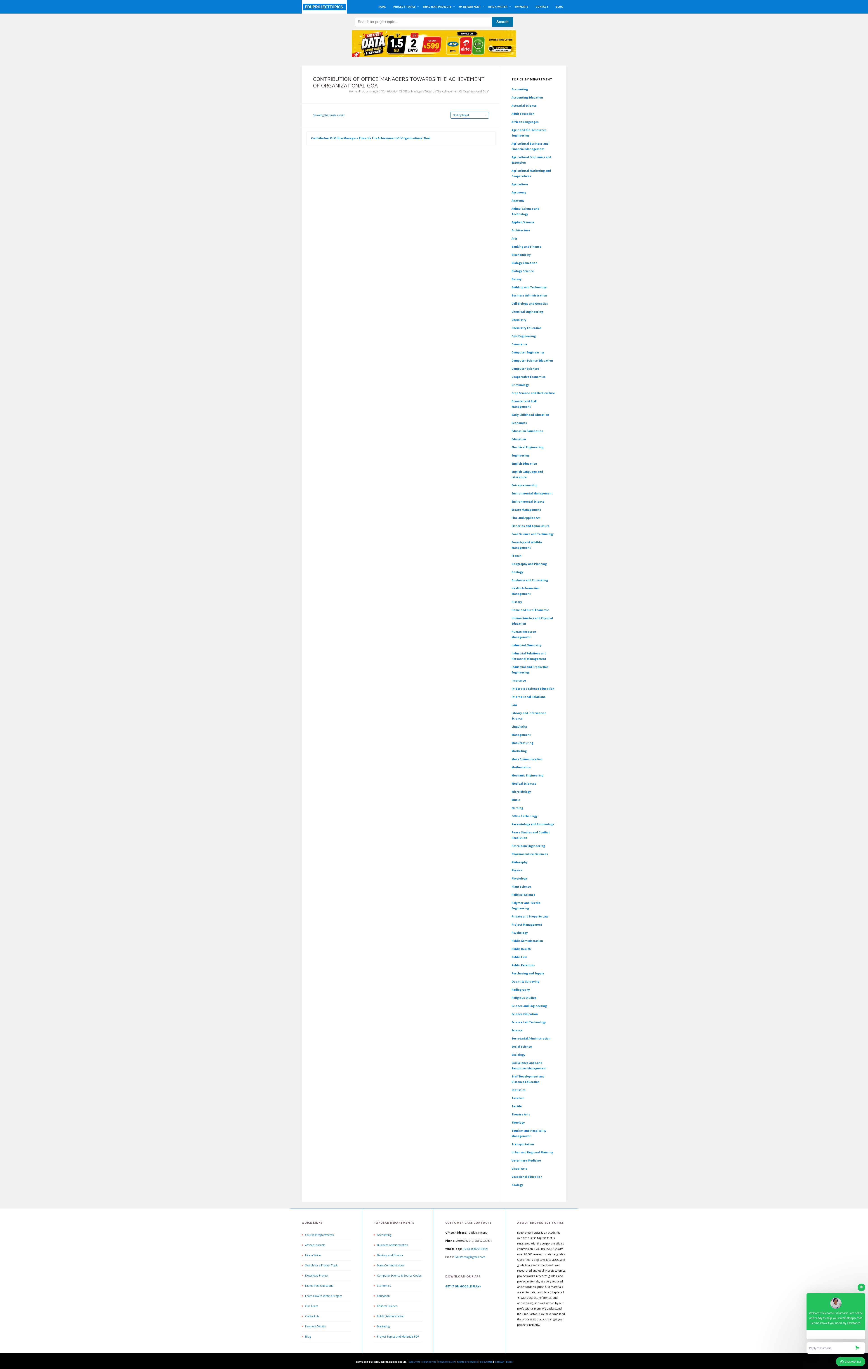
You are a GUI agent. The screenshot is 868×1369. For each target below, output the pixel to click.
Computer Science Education (532, 360)
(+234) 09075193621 (475, 1249)
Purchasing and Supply (528, 973)
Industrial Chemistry (526, 645)
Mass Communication (527, 759)
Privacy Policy (446, 1361)
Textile (517, 1106)
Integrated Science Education (533, 689)
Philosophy (519, 862)
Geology (517, 572)
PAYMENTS (521, 6)
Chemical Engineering (527, 312)
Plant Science (521, 887)
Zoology (517, 1185)
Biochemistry (521, 255)
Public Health (521, 949)
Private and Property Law (530, 916)
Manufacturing (522, 743)
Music (516, 800)
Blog (308, 1336)
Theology (518, 1122)
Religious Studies (524, 998)
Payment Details (315, 1326)
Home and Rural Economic (530, 610)
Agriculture (520, 184)
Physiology (519, 878)
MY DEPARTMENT (470, 6)
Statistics (519, 1090)
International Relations (528, 697)
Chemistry (519, 320)
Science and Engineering (529, 1006)
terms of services (467, 1361)
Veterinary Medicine (526, 1160)
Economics (384, 1286)
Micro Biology (521, 792)
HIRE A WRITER (497, 6)
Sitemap (499, 1361)
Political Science (523, 895)
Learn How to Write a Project (323, 1296)
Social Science (522, 1047)
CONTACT (542, 6)
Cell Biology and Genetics (530, 304)
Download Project (316, 1275)
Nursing (517, 808)
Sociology (518, 1055)
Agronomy (519, 192)
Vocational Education (527, 1177)
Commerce (519, 344)
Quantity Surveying (525, 981)
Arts (515, 238)
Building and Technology (529, 287)
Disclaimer (486, 1361)
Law (514, 705)
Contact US (429, 1361)
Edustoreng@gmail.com (470, 1257)
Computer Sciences (525, 369)
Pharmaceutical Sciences (530, 854)
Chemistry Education (527, 328)
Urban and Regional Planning (532, 1152)
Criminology (520, 385)
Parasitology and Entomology (533, 824)
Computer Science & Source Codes (399, 1275)
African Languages (525, 122)
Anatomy (518, 200)
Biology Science (523, 271)
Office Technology (525, 816)
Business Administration (529, 295)
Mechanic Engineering (527, 775)
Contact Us (312, 1316)
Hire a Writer (313, 1255)
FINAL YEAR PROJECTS (437, 6)
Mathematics (521, 767)
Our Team (311, 1306)
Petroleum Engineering (528, 846)
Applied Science (523, 222)
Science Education (525, 1014)
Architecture (521, 230)
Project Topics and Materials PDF (398, 1336)
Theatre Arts (521, 1114)
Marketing (519, 751)
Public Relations (523, 965)
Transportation (523, 1144)
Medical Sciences (524, 784)
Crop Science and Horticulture (533, 393)
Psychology (520, 933)
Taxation (518, 1098)
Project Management (527, 925)
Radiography (521, 990)
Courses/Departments (319, 1235)
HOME (382, 6)
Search (502, 22)
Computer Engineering (528, 352)
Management (521, 735)
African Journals (315, 1245)
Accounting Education (527, 97)
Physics (517, 870)
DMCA (509, 1361)
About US (414, 1361)
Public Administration (527, 941)
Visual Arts (519, 1169)
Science (517, 1030)
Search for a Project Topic (321, 1265)
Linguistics (519, 727)
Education (383, 1296)
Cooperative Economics (528, 377)
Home (353, 91)
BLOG (559, 6)
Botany (517, 279)
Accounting (520, 89)
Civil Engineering (524, 336)
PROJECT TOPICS (404, 6)
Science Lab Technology (529, 1022)
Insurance (519, 680)
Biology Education (524, 263)
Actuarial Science (524, 106)
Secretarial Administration (531, 1038)
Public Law (519, 957)
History (517, 602)
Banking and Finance (526, 247)
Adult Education (523, 114)
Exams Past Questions (319, 1286)
